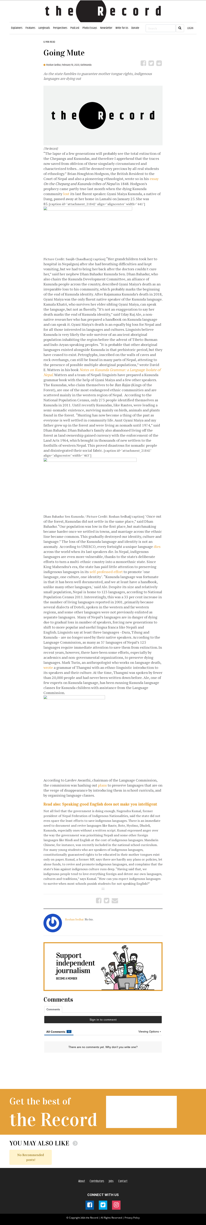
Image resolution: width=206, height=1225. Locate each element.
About (81, 1181)
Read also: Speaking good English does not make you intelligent (100, 804)
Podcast (74, 27)
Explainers (16, 27)
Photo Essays (89, 27)
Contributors (97, 1181)
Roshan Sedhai (74, 919)
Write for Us (121, 27)
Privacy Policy (132, 1217)
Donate (135, 27)
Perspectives (60, 27)
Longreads (44, 27)
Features (30, 27)
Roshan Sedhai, (54, 65)
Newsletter (106, 27)
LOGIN (190, 28)
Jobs (111, 1181)
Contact (123, 1181)
